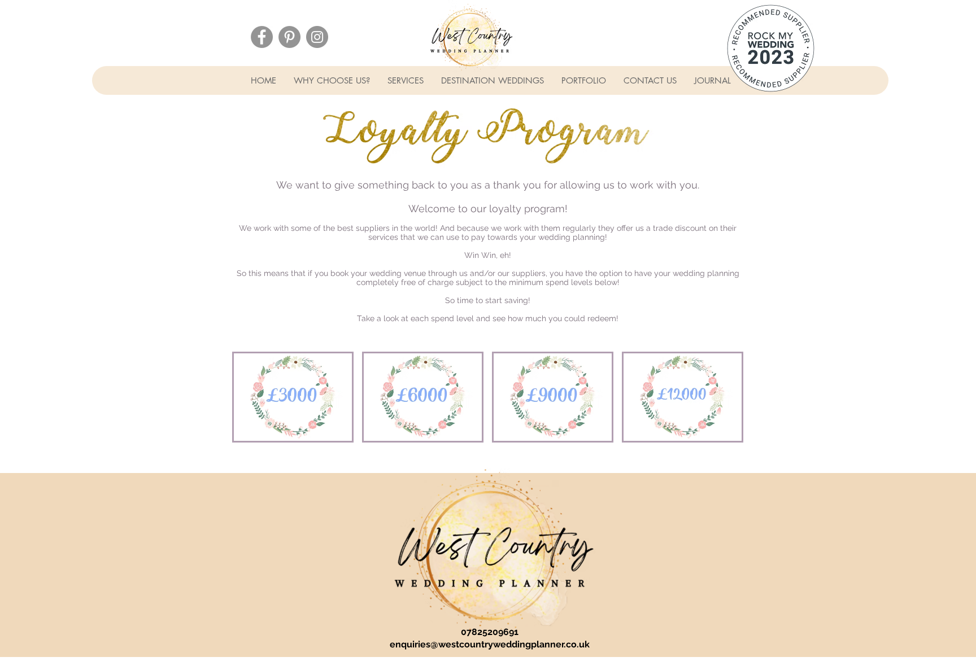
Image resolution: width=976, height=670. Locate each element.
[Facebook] (262, 37)
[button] (331, 80)
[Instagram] (317, 37)
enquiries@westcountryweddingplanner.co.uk (490, 644)
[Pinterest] (289, 37)
